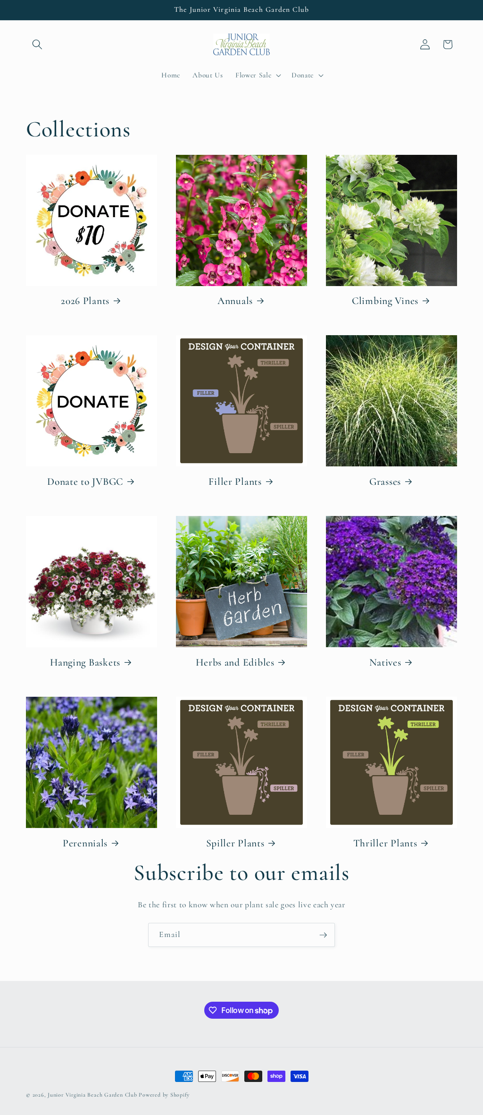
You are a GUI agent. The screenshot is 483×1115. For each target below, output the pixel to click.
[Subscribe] (323, 935)
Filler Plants (234, 481)
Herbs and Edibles (235, 662)
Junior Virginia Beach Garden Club (92, 1094)
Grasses (385, 481)
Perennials (85, 843)
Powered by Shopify (164, 1094)
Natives (385, 662)
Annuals (235, 301)
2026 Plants (85, 301)
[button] (37, 44)
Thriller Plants (385, 843)
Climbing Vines (385, 301)
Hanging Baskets (85, 662)
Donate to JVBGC (85, 481)
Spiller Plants (235, 843)
